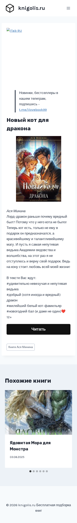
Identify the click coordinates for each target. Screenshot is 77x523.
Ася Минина (20, 347)
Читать (38, 329)
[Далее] (64, 428)
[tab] (30, 471)
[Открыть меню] (68, 8)
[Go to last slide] (12, 428)
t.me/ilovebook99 (33, 110)
